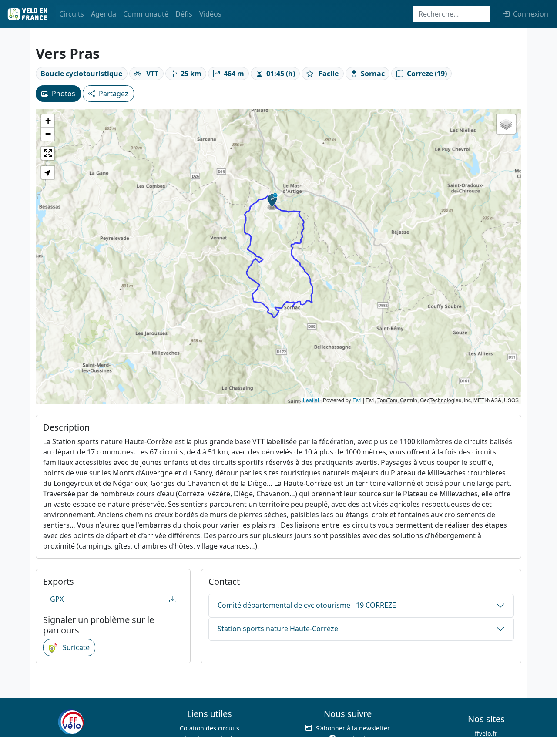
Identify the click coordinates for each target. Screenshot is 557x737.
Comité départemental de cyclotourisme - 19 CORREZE (307, 605)
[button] (272, 201)
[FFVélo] (71, 722)
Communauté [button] (145, 14)
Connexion (530, 14)
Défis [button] (183, 14)
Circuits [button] (71, 14)
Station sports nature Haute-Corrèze (278, 628)
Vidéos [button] (210, 14)
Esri (357, 400)
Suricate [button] (75, 647)
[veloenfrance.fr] (27, 14)
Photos (63, 93)
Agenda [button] (103, 14)
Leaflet (311, 400)
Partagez (113, 93)
